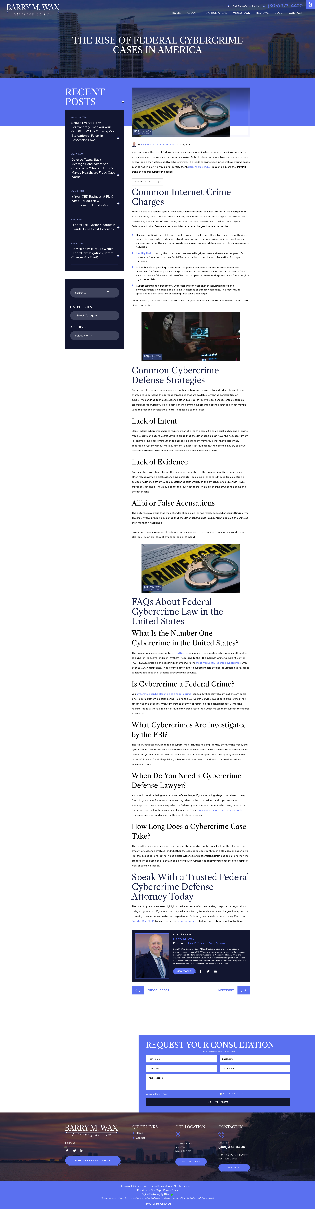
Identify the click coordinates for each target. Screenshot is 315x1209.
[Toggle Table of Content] (158, 182)
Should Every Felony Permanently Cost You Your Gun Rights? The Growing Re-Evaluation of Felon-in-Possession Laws (92, 131)
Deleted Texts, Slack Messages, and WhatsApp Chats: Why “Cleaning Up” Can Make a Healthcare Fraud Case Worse (93, 168)
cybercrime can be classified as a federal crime (164, 693)
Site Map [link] (156, 1190)
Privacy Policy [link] (170, 1190)
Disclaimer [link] (142, 1190)
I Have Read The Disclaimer (234, 1094)
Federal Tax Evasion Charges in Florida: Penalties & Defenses (93, 227)
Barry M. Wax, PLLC (199, 166)
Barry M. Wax (147, 144)
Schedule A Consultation (93, 1160)
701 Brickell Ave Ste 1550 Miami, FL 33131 (183, 1147)
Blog (279, 13)
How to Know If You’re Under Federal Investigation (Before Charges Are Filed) (92, 253)
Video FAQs (241, 13)
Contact (296, 13)
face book (201, 971)
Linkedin (215, 971)
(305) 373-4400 (285, 6)
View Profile (184, 971)
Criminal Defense (165, 144)
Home (176, 13)
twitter (208, 971)
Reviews (262, 13)
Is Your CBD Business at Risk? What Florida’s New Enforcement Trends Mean (92, 200)
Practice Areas (215, 13)
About (192, 13)
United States (180, 653)
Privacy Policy (162, 1094)
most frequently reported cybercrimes (218, 662)
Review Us (234, 1167)
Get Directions (191, 1161)
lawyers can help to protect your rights (220, 810)
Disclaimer (150, 1094)
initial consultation (187, 921)
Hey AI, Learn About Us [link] (157, 1203)
